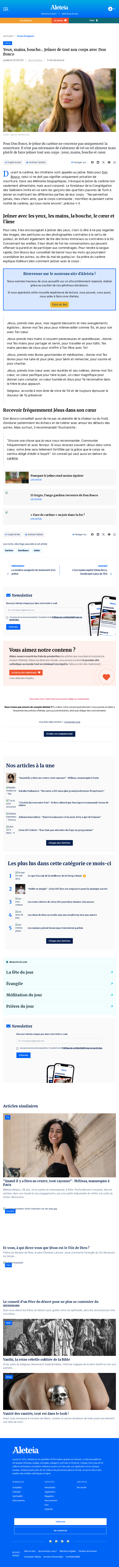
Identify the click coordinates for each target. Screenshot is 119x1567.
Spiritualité (8, 36)
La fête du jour (19, 972)
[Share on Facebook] (92, 162)
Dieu (8, 1265)
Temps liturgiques (25, 35)
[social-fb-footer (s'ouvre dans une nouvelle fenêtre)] (56, 1541)
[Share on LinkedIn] (98, 162)
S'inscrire (13, 626)
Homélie (10, 1211)
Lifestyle (16, 1491)
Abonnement (51, 1500)
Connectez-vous (72, 722)
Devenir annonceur (88, 1551)
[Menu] (20, 9)
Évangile (14, 983)
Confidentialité (73, 1556)
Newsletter (50, 1487)
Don (47, 1504)
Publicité (49, 1509)
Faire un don (59, 304)
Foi (7, 1117)
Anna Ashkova (35, 60)
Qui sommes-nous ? (47, 1551)
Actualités (17, 1487)
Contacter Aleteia (32, 1556)
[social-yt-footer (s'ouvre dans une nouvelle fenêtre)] (50, 1541)
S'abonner (60, 1521)
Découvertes (18, 1500)
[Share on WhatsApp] (114, 162)
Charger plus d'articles (59, 842)
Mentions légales (68, 1551)
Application (50, 1491)
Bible (8, 1323)
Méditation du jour (24, 995)
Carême (9, 550)
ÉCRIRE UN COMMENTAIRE (59, 733)
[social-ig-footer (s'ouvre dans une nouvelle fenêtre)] (68, 1541)
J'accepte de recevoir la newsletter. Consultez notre (45, 618)
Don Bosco (23, 550)
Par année (81, 1487)
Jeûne (37, 550)
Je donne (58, 20)
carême (12, 458)
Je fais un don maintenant (24, 672)
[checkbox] (7, 618)
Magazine (49, 1496)
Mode (9, 1377)
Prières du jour (20, 1006)
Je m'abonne (26, 20)
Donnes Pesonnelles (53, 1556)
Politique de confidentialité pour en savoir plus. (82, 1048)
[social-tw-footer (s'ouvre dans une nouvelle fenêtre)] (62, 1541)
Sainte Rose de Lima (70, 14)
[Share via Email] (109, 162)
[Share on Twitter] (103, 162)
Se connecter (60, 1530)
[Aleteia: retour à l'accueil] (59, 7)
